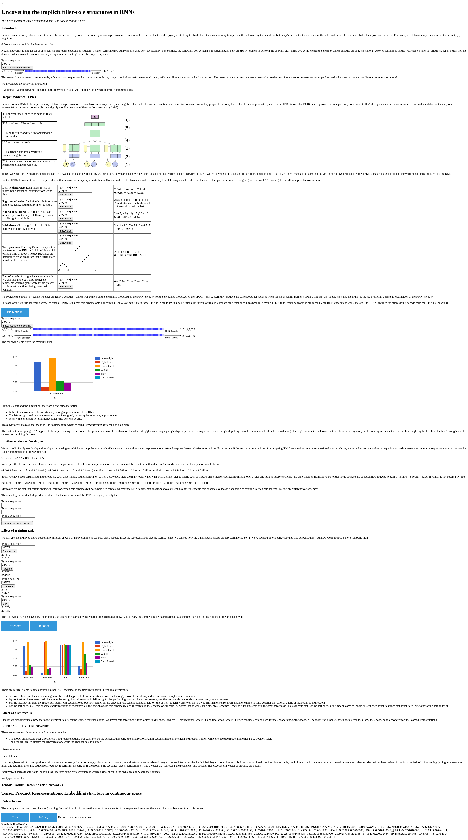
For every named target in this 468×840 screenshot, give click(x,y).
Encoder (15, 625)
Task (15, 817)
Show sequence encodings (17, 67)
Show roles (65, 194)
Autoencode (9, 551)
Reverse (7, 568)
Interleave (8, 586)
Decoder (43, 625)
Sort (5, 603)
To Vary (43, 817)
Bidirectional (15, 312)
